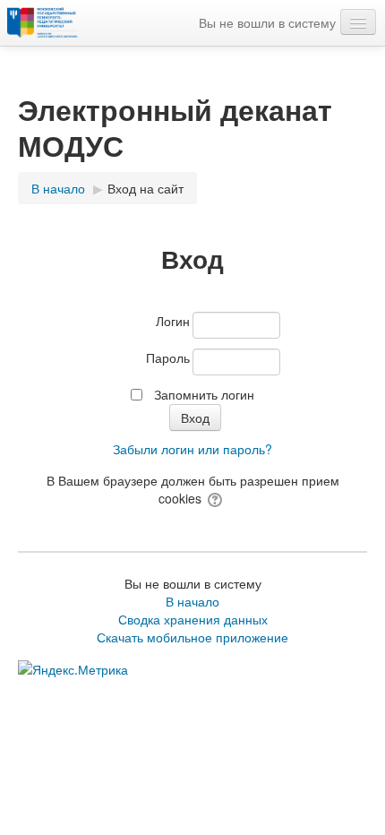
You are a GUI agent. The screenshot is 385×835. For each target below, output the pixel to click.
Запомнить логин (204, 394)
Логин (173, 321)
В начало (192, 601)
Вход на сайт (145, 188)
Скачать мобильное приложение (192, 637)
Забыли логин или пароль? (192, 449)
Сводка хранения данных (193, 619)
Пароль (168, 357)
